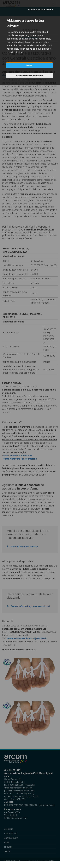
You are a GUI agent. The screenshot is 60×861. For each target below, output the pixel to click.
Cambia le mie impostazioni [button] (29, 75)
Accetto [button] (29, 65)
